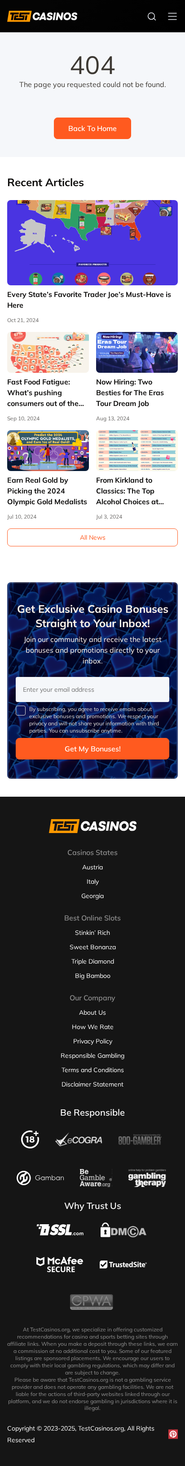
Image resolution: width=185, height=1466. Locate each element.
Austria (92, 867)
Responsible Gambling (92, 1056)
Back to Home (92, 128)
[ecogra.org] (78, 1143)
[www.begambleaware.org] (96, 1184)
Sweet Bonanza (93, 947)
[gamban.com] (40, 1182)
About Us (92, 1012)
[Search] (151, 16)
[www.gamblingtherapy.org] (147, 1184)
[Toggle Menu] (172, 16)
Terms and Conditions (93, 1070)
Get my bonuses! (93, 748)
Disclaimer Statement (92, 1084)
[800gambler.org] (140, 1147)
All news (93, 537)
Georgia (92, 896)
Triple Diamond (92, 961)
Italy (93, 881)
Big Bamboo (92, 976)
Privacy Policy (92, 1041)
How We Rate (93, 1027)
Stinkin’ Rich (92, 933)
